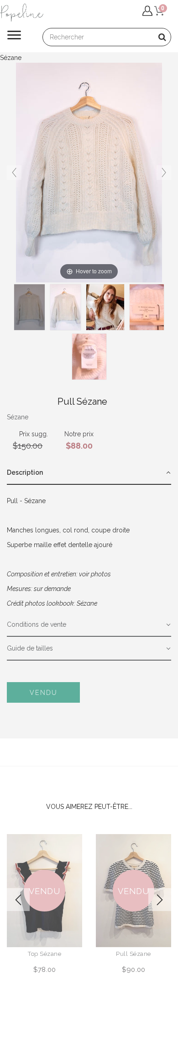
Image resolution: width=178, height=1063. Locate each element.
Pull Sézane (133, 953)
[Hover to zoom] (89, 172)
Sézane (17, 417)
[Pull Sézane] (105, 307)
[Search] (162, 37)
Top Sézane (44, 953)
